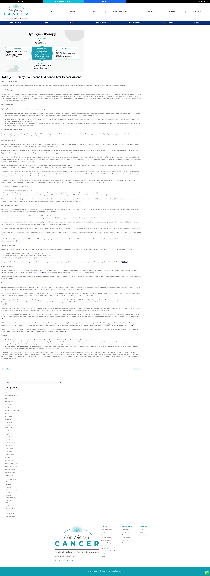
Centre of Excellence (15, 22)
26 (111, 310)
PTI (6, 503)
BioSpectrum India (10, 498)
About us (73, 12)
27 (2, 319)
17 (126, 262)
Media (94, 12)
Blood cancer (8, 404)
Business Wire (9, 482)
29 (65, 331)
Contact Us (197, 12)
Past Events (8, 451)
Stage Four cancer (10, 469)
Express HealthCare (11, 516)
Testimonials (149, 12)
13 (129, 249)
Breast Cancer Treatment (12, 410)
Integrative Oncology (134, 22)
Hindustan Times (10, 479)
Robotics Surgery (10, 460)
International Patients (120, 12)
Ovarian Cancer (9, 448)
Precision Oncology (101, 22)
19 (42, 272)
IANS (7, 511)
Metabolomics (9, 440)
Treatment (72, 22)
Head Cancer (8, 422)
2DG (6, 392)
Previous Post (5, 369)
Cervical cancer (9, 413)
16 (125, 262)
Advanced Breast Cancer (12, 395)
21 (12, 279)
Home (53, 12)
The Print (8, 487)
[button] (73, 12)
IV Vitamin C (8, 428)
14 (131, 249)
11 (18, 241)
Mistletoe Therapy (10, 443)
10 (16, 241)
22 (92, 295)
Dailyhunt (8, 492)
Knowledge (172, 12)
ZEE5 (7, 505)
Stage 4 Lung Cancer (11, 466)
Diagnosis (45, 22)
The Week (8, 500)
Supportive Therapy (167, 22)
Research (196, 22)
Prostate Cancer (9, 454)
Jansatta (8, 495)
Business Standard (11, 490)
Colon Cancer (8, 416)
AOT (6, 398)
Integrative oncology (11, 425)
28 (132, 325)
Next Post (138, 369)
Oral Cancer (8, 446)
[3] (106, 195)
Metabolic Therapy (10, 437)
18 (40, 272)
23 (106, 300)
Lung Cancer (8, 434)
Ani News (8, 484)
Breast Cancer (9, 407)
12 (128, 249)
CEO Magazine (9, 513)
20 (10, 279)
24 (6, 304)
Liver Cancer (8, 431)
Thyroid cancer (9, 475)
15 (123, 262)
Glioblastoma (8, 419)
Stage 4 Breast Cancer (11, 463)
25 (109, 310)
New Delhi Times (10, 508)
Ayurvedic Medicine (10, 401)
